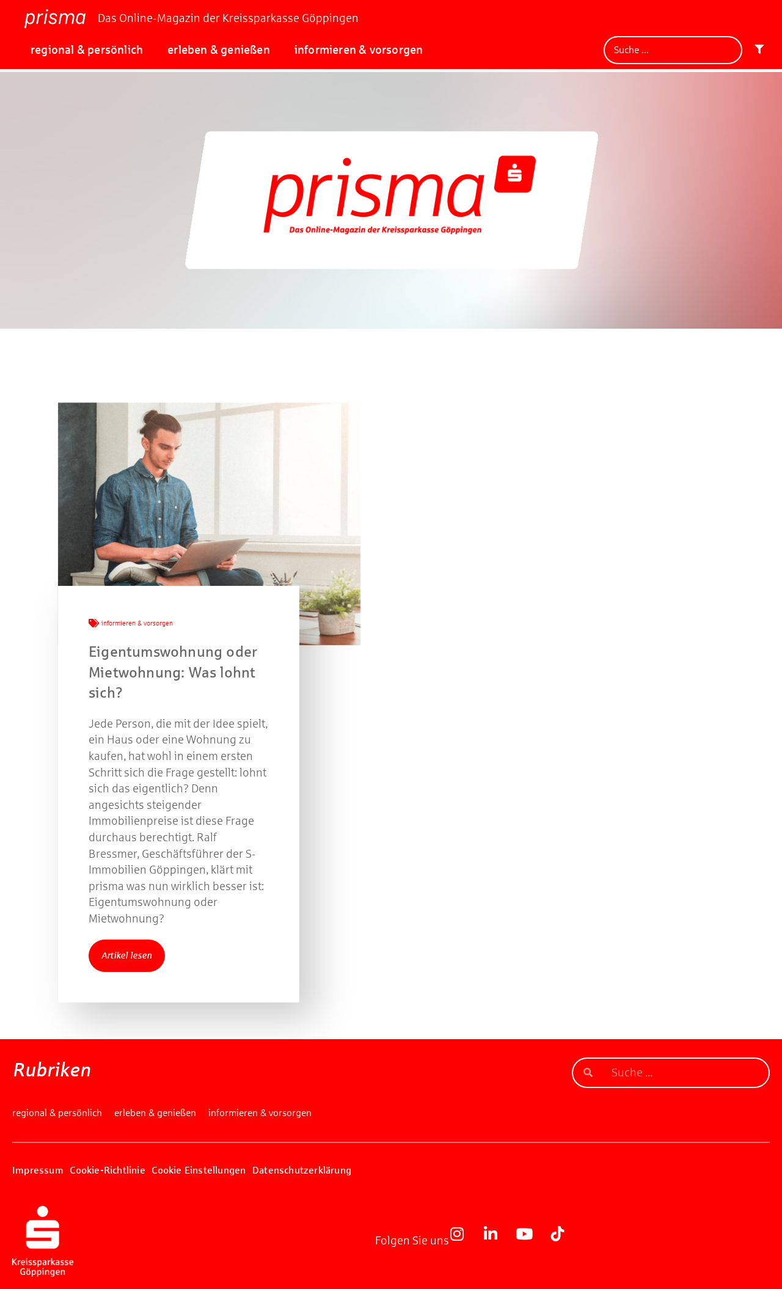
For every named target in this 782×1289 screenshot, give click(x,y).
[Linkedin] (498, 1241)
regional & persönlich (87, 49)
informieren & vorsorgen (358, 49)
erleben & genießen (218, 49)
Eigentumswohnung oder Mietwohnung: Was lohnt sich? (173, 672)
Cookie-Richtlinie (107, 1170)
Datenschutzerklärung (301, 1170)
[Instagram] (464, 1241)
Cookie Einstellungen (199, 1170)
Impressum (38, 1170)
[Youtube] (531, 1241)
